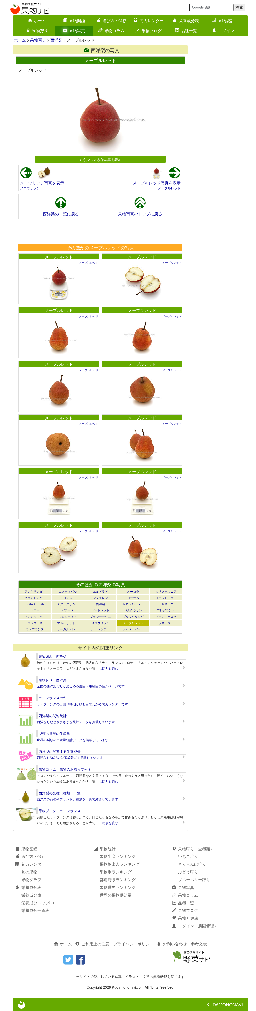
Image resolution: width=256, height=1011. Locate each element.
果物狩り (40, 30)
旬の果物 (30, 872)
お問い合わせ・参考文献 (185, 944)
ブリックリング (133, 616)
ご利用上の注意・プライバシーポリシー (118, 944)
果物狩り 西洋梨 (53, 679)
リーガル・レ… (67, 629)
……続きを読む (107, 668)
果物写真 (77, 30)
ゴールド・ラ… (166, 597)
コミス (67, 597)
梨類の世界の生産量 (54, 733)
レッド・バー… (133, 629)
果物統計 (226, 20)
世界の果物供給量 (116, 895)
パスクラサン (133, 610)
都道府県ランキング (118, 879)
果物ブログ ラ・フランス (60, 810)
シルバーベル (35, 604)
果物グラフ (32, 879)
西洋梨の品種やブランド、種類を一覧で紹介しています (77, 799)
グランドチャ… (35, 597)
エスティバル (68, 591)
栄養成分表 (189, 20)
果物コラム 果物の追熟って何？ (65, 769)
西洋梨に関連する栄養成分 (60, 751)
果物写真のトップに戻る (140, 214)
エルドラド (100, 591)
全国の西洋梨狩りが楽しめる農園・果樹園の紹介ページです (81, 686)
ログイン (226, 30)
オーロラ (133, 591)
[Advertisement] (100, 231)
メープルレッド (169, 188)
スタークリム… (67, 604)
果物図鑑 (77, 20)
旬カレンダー (152, 20)
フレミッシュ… (35, 616)
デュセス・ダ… (166, 604)
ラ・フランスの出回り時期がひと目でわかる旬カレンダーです (82, 704)
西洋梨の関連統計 (53, 715)
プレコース (35, 623)
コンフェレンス (100, 597)
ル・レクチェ (101, 629)
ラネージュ (166, 623)
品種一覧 (189, 30)
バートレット (101, 610)
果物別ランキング (116, 872)
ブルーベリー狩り (194, 879)
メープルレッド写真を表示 (157, 183)
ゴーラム (133, 597)
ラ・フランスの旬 (53, 697)
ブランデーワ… (100, 616)
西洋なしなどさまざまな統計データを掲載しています (76, 721)
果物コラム (114, 30)
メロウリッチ (30, 188)
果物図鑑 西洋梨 (53, 656)
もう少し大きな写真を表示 (101, 159)
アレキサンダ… (35, 591)
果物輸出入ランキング (120, 864)
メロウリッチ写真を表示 (42, 183)
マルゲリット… (67, 623)
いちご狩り (188, 856)
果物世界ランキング (118, 887)
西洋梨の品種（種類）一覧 (60, 792)
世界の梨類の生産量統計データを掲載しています (72, 739)
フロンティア (68, 616)
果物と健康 (188, 918)
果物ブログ (152, 30)
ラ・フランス (35, 629)
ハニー (35, 610)
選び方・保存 (114, 20)
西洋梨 (56, 40)
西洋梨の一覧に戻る (61, 214)
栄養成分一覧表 (36, 910)
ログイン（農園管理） (198, 926)
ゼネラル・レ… (133, 604)
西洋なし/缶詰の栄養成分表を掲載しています (70, 757)
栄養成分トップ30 (38, 903)
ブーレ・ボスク (166, 616)
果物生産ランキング (118, 856)
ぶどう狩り (188, 872)
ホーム (40, 20)
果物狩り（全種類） (196, 849)
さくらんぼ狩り (192, 864)
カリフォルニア (166, 591)
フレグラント (166, 610)
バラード (68, 610)
